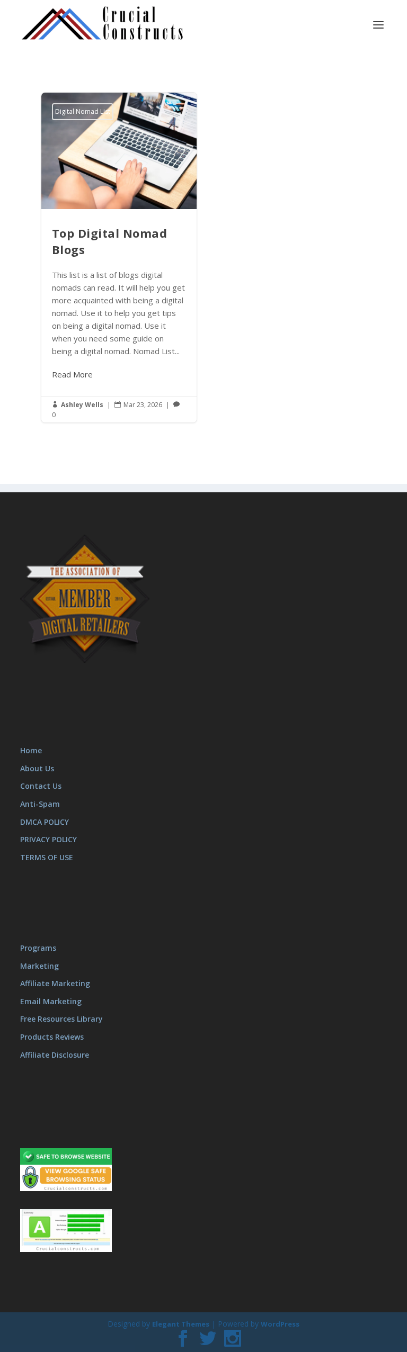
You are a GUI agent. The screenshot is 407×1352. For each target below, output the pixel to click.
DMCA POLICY (44, 822)
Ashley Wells (82, 404)
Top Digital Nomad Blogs (119, 257)
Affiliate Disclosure (54, 1055)
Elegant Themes (180, 1324)
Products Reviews (52, 1037)
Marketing (39, 966)
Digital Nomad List (82, 111)
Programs (38, 948)
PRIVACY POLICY (48, 839)
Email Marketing (51, 1001)
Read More (72, 374)
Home (31, 750)
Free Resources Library (61, 1019)
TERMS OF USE (46, 857)
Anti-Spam (40, 804)
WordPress (280, 1324)
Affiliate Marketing (55, 983)
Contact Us (40, 786)
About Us (37, 768)
